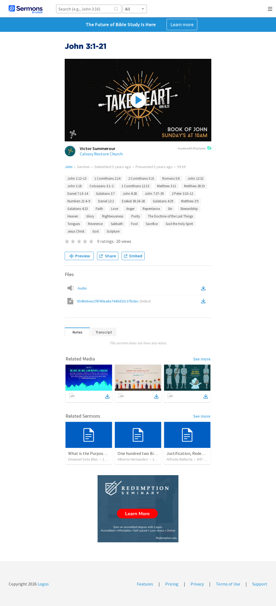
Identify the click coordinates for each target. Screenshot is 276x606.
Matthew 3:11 (166, 186)
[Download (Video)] (204, 301)
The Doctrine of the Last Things (170, 216)
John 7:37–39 (154, 193)
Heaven (72, 216)
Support (259, 584)
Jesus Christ (75, 231)
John (69, 166)
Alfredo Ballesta (179, 459)
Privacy (197, 584)
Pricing (171, 584)
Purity (135, 216)
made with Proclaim (192, 148)
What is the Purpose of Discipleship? (101, 453)
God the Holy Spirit (179, 224)
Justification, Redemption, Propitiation (203, 453)
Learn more (182, 24)
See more (202, 359)
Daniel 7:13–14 (77, 193)
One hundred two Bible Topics (145, 453)
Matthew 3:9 (189, 201)
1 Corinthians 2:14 (107, 178)
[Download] (107, 396)
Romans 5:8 (171, 178)
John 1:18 (74, 186)
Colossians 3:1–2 (101, 186)
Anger (130, 208)
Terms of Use (228, 584)
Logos (43, 584)
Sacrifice (152, 224)
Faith (99, 208)
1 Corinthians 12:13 (135, 186)
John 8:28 (130, 193)
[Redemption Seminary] (138, 508)
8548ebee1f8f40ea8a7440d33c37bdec (114, 301)
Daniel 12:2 (106, 201)
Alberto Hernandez (133, 459)
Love (114, 208)
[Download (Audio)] (204, 288)
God (95, 231)
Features (145, 584)
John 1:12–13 (76, 178)
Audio (82, 288)
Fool (134, 224)
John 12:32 (195, 178)
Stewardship (189, 208)
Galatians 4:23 (77, 208)
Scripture (113, 231)
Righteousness (112, 216)
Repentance (151, 208)
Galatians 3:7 (105, 193)
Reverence (95, 224)
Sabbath (117, 224)
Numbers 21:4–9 (78, 201)
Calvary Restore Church (101, 153)
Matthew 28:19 (194, 186)
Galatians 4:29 (163, 201)
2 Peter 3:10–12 (182, 193)
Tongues (73, 224)
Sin (170, 208)
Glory (90, 216)
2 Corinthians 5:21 (141, 178)
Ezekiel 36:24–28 (133, 201)
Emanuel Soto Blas (83, 459)
